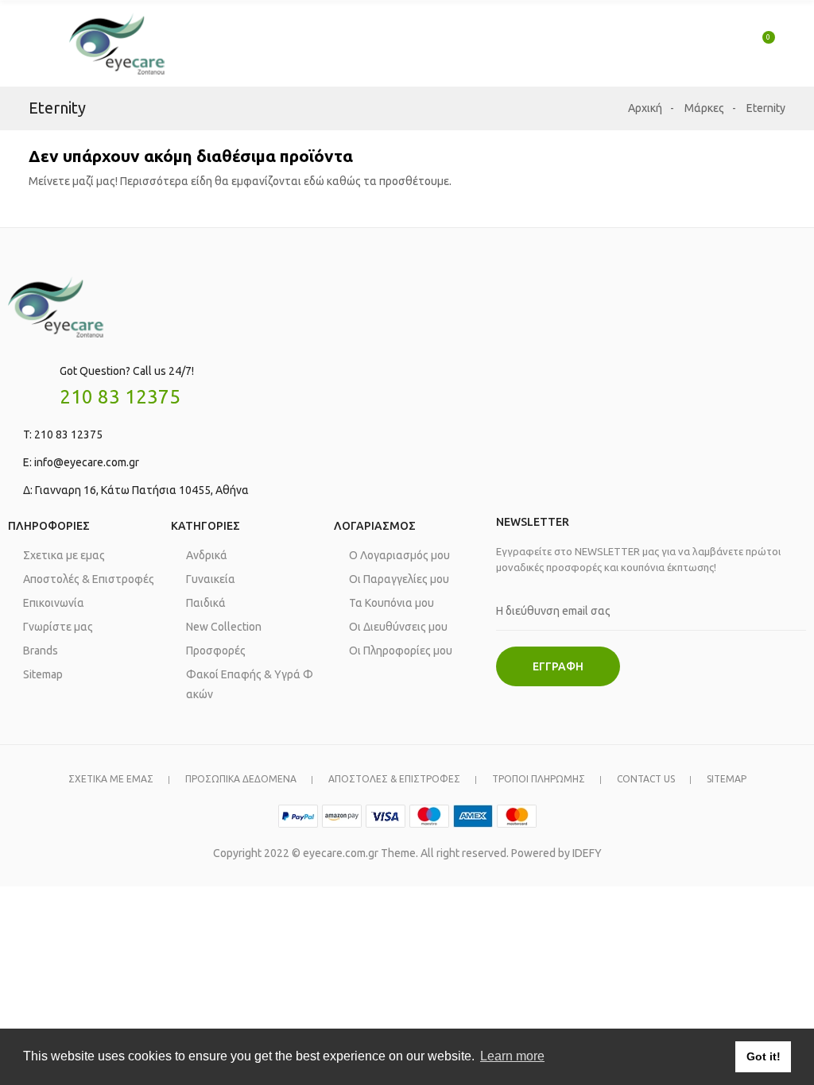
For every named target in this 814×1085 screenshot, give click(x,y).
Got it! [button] (763, 1056)
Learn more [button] (512, 1056)
